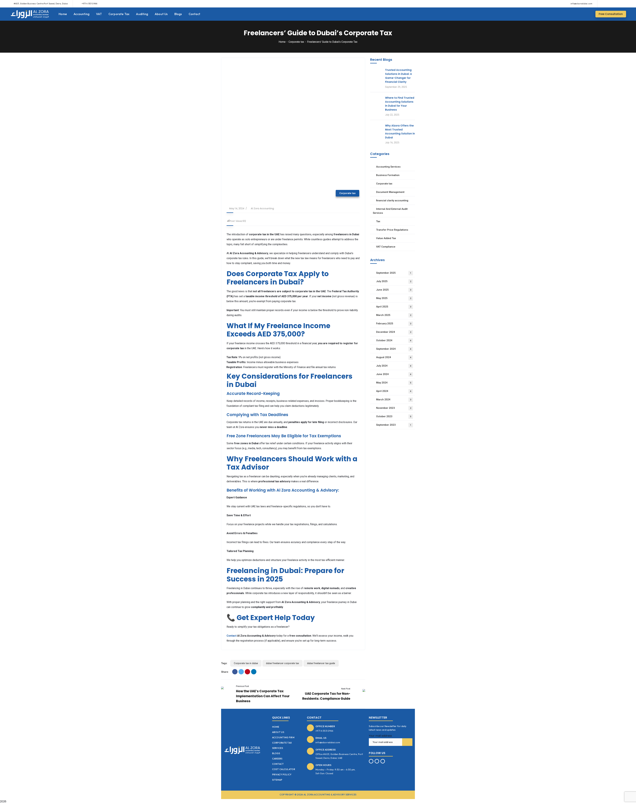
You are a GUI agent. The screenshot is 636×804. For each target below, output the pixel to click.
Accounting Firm (283, 737)
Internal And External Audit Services (390, 210)
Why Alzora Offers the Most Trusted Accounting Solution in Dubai (400, 131)
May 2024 (393, 382)
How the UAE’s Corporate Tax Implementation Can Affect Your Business (263, 696)
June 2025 (393, 289)
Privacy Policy (282, 774)
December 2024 (393, 331)
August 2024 (393, 357)
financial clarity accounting (392, 200)
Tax (378, 221)
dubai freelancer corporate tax (282, 663)
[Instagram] (617, 3)
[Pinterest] (247, 671)
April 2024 (393, 391)
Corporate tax (296, 41)
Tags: (224, 663)
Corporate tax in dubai (246, 663)
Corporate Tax (282, 742)
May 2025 (393, 298)
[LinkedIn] (253, 671)
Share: (225, 671)
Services (277, 748)
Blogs (276, 753)
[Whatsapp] (605, 3)
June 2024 (393, 374)
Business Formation (387, 175)
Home (282, 41)
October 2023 (393, 416)
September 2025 (393, 272)
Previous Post (242, 686)
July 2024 (393, 365)
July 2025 (393, 281)
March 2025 (393, 315)
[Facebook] (611, 3)
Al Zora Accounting (262, 208)
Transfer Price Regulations (392, 229)
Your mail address (380, 736)
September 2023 (393, 424)
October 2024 (393, 340)
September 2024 (393, 348)
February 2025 (393, 323)
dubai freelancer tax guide (321, 663)
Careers (277, 758)
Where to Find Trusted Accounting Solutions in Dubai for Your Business (399, 103)
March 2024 (393, 399)
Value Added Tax (386, 238)
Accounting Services (388, 166)
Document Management (390, 192)
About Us (278, 732)
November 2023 (393, 407)
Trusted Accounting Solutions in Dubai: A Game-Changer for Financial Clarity (398, 76)
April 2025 (393, 306)
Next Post (345, 688)
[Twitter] (241, 671)
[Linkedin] (623, 3)
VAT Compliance (385, 246)
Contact (232, 635)
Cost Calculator (283, 769)
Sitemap (277, 779)
